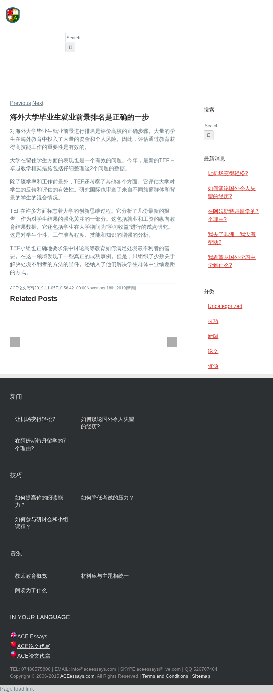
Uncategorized (225, 306)
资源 (213, 366)
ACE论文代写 (22, 288)
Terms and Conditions (165, 676)
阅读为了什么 (31, 590)
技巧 (213, 321)
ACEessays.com (77, 676)
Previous (20, 103)
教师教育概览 (31, 576)
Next (37, 103)
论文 (213, 351)
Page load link (17, 689)
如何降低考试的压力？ (107, 498)
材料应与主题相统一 (105, 576)
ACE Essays (32, 636)
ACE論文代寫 (33, 656)
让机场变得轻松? (228, 173)
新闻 (131, 288)
